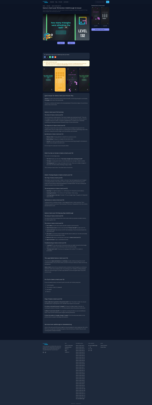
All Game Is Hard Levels (99, 29)
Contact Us (67, 352)
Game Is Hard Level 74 (80, 370)
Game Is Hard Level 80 (80, 373)
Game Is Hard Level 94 (80, 385)
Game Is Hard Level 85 (80, 378)
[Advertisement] (66, 49)
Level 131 (61, 43)
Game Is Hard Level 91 (80, 383)
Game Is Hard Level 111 (80, 392)
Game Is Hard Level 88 (80, 382)
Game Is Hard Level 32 (80, 350)
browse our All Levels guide (62, 64)
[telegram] (53, 57)
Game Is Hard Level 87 (80, 380)
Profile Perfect (78, 403)
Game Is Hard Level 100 (80, 388)
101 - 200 (90, 348)
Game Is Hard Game (69, 345)
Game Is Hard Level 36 (80, 353)
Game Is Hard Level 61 (80, 362)
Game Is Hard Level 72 (80, 368)
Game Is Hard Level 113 (80, 393)
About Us (66, 348)
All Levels (60, 1)
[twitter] (47, 57)
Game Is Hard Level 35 (80, 352)
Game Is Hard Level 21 (80, 348)
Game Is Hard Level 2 (80, 345)
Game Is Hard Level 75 (80, 372)
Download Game (68, 347)
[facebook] (45, 57)
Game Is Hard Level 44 (80, 357)
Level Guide (66, 1)
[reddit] (55, 57)
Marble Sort (73, 403)
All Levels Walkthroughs (92, 345)
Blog (56, 1)
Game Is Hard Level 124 (80, 397)
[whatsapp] (50, 57)
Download (52, 1)
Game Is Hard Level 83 (80, 375)
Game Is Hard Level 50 (80, 358)
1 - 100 (89, 347)
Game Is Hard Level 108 (80, 390)
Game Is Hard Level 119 (80, 395)
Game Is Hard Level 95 (80, 387)
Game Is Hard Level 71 (80, 367)
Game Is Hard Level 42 (80, 355)
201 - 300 (90, 350)
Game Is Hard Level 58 (80, 360)
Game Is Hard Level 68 (80, 363)
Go (107, 1)
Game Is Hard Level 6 (80, 347)
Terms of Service (104, 345)
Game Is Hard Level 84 (80, 377)
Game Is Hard (45, 346)
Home (44, 5)
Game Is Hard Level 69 (80, 365)
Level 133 (71, 43)
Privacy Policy (103, 347)
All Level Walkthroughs (80, 398)
